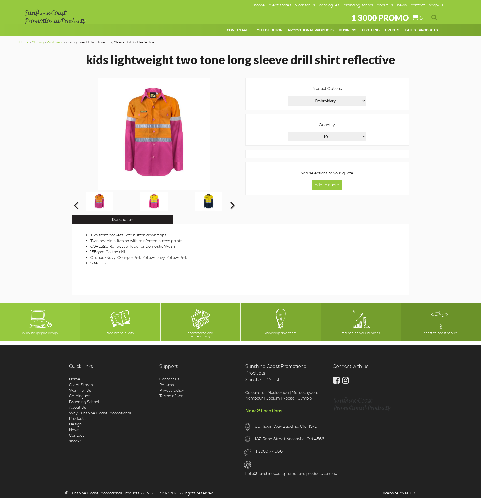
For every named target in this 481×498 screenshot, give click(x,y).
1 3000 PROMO (380, 18)
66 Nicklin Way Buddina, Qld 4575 (286, 426)
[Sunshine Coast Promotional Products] (55, 18)
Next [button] (232, 204)
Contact (418, 5)
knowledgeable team (281, 333)
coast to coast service (441, 333)
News (402, 5)
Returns (166, 384)
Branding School (358, 5)
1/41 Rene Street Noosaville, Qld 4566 (289, 438)
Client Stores (280, 5)
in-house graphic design (40, 333)
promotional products (311, 30)
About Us (385, 5)
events (392, 30)
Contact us (169, 379)
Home (259, 5)
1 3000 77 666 (269, 451)
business (347, 30)
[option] (99, 201)
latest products (421, 30)
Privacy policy (171, 390)
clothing (371, 30)
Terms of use (171, 396)
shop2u (436, 5)
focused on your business (361, 333)
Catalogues (329, 5)
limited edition (268, 30)
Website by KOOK (399, 493)
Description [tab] (122, 219)
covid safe (237, 30)
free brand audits (120, 333)
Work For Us (305, 5)
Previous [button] (76, 204)
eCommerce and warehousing (200, 335)
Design (75, 424)
